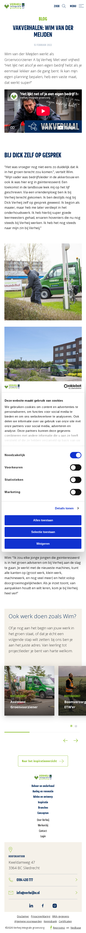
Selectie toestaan (43, 532)
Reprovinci (59, 927)
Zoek (57, 6)
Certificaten (65, 921)
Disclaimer (23, 916)
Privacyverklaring (40, 916)
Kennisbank (50, 921)
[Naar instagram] (55, 906)
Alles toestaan (43, 520)
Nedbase (76, 927)
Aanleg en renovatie (43, 791)
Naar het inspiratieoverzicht (39, 761)
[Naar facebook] (43, 906)
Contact (43, 831)
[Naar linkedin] (31, 905)
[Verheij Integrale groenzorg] (14, 6)
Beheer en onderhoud (43, 786)
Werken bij (43, 825)
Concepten (43, 813)
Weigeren (43, 543)
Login (43, 836)
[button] (65, 740)
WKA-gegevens (60, 916)
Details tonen (64, 508)
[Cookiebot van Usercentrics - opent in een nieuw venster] (63, 386)
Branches (43, 807)
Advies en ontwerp (43, 796)
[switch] (75, 467)
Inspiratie (43, 802)
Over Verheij (43, 820)
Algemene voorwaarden (28, 921)
